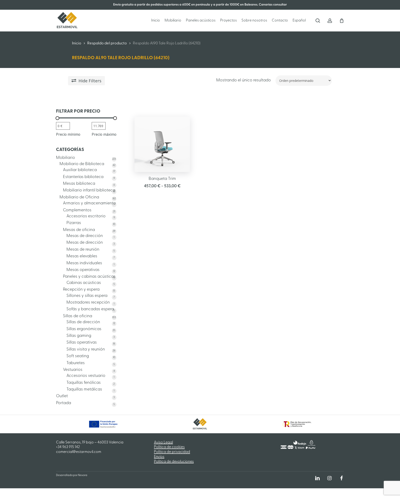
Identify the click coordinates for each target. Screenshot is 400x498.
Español (299, 20)
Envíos (159, 457)
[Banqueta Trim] (162, 144)
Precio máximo (104, 134)
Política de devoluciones (174, 462)
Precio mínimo (68, 134)
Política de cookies (169, 447)
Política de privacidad (172, 452)
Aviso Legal (163, 442)
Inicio (76, 43)
